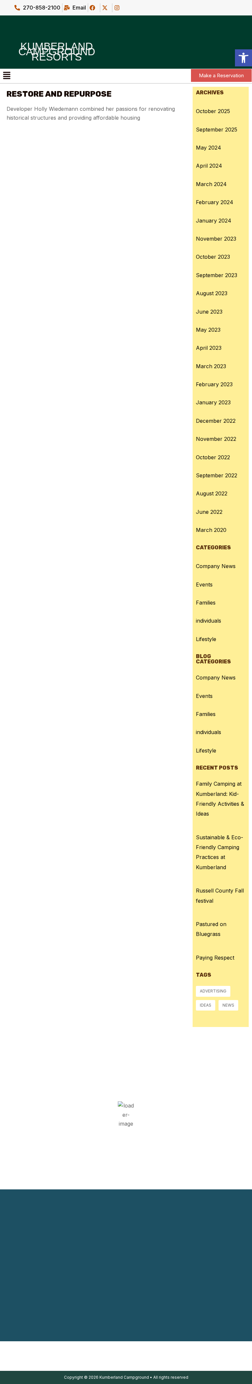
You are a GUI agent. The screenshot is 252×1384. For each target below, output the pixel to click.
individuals (208, 620)
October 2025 (213, 111)
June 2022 (209, 512)
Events (204, 584)
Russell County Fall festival (220, 895)
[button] (6, 76)
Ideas (205, 1005)
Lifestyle (206, 639)
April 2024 (209, 165)
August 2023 (211, 293)
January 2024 (213, 220)
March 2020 (211, 530)
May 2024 (208, 147)
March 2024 (211, 184)
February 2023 (214, 384)
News (228, 1005)
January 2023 (213, 402)
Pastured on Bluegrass (211, 929)
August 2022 (211, 493)
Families (206, 602)
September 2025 (216, 129)
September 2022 (216, 475)
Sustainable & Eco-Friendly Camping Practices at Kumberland (219, 852)
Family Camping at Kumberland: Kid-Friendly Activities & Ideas (220, 798)
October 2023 (213, 256)
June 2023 (209, 311)
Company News (216, 566)
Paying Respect (215, 957)
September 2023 (216, 275)
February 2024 (214, 202)
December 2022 (216, 421)
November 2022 (216, 439)
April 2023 (208, 348)
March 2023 (211, 366)
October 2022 (213, 457)
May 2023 (208, 329)
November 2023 (216, 238)
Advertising (213, 991)
